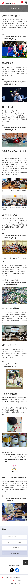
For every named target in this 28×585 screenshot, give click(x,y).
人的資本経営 (15, 548)
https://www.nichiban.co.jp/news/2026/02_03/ (15, 365)
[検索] (22, 2)
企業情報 (13, 3)
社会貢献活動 (15, 553)
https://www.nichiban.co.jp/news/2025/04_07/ (15, 37)
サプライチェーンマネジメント (15, 542)
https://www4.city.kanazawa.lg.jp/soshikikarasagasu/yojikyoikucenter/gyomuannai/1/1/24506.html (15, 457)
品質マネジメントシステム (15, 537)
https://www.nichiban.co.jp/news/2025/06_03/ (15, 499)
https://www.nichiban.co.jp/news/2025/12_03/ (15, 236)
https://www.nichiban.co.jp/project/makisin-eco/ (15, 283)
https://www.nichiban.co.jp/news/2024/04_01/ (15, 128)
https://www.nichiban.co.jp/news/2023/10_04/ (15, 83)
